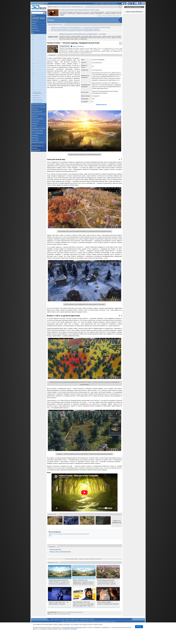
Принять (139, 626)
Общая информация (37, 102)
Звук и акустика (35, 30)
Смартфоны (35, 135)
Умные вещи (35, 137)
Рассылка (107, 3)
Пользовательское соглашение (87, 619)
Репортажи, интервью (38, 100)
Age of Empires (51, 60)
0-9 (33, 35)
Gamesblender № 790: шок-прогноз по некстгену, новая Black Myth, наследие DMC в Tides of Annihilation (83, 604)
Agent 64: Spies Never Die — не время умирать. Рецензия (58, 603)
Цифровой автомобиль (38, 142)
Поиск (77, 619)
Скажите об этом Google (55, 534)
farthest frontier (66, 614)
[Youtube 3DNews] (125, 3)
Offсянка (34, 23)
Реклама (101, 3)
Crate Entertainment (97, 62)
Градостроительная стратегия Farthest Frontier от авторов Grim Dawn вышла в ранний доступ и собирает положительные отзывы (59, 582)
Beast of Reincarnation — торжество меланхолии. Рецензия (108, 603)
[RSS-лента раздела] (120, 6)
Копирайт (72, 619)
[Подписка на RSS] (140, 3)
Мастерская (35, 109)
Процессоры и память (37, 130)
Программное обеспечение (39, 128)
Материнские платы (37, 111)
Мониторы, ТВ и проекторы (39, 114)
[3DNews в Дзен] (130, 3)
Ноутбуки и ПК (35, 121)
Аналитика (34, 25)
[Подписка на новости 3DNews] (137, 3)
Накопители (35, 116)
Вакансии (36, 150)
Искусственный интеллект (38, 104)
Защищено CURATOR (139, 619)
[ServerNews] (38, 18)
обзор (54, 614)
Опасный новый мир (55, 549)
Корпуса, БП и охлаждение (39, 107)
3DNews (50, 6)
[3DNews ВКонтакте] (122, 3)
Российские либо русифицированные (37, 93)
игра (52, 614)
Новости (34, 15)
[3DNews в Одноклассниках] (132, 3)
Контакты (114, 3)
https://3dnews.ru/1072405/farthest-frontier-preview (70, 612)
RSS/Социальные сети (38, 145)
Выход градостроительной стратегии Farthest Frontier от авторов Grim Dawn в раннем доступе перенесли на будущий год (107, 582)
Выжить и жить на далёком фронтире (60, 551)
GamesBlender (36, 95)
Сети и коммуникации (37, 133)
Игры (33, 33)
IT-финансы (35, 21)
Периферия (35, 123)
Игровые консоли (37, 97)
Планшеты (34, 126)
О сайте (96, 3)
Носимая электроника (37, 118)
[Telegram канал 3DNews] (135, 3)
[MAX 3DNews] (127, 3)
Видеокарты (35, 28)
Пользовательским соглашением (72, 627)
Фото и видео (35, 140)
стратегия (59, 614)
